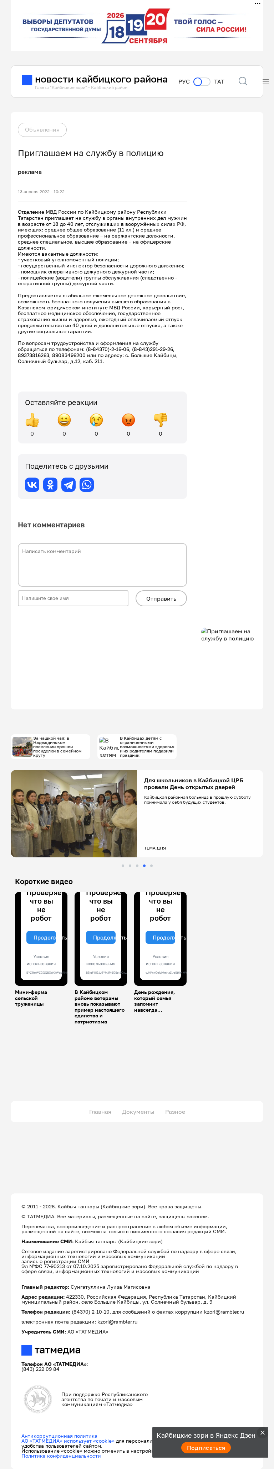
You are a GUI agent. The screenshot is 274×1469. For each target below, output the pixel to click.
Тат (219, 81)
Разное (175, 1111)
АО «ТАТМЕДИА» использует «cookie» (68, 1441)
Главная (100, 1111)
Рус (184, 81)
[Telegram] (68, 485)
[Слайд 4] (144, 865)
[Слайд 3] (137, 865)
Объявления (42, 129)
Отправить (161, 598)
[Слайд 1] (123, 865)
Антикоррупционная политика (59, 1436)
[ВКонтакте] (32, 485)
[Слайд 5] (151, 865)
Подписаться (206, 1447)
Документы (138, 1111)
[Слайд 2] (130, 865)
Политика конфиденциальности (61, 1456)
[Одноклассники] (50, 485)
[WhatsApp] (87, 485)
